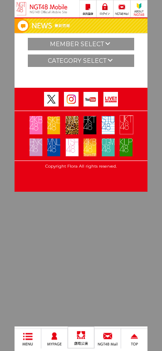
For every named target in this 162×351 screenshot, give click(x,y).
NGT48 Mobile (48, 8)
